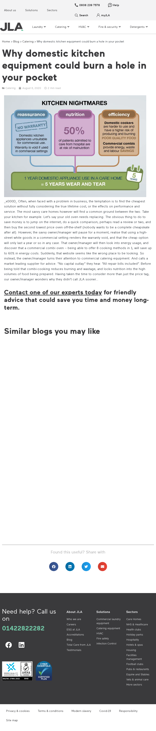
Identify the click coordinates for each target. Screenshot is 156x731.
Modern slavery (81, 711)
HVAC (99, 633)
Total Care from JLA (79, 644)
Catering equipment (108, 628)
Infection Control (106, 643)
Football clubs (134, 664)
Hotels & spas (134, 644)
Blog (16, 41)
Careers (71, 624)
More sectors (134, 684)
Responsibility (128, 711)
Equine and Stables (137, 674)
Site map (12, 720)
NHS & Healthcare (137, 624)
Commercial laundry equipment (108, 621)
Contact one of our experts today (53, 292)
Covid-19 (105, 711)
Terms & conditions (50, 711)
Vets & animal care (137, 679)
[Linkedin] (21, 644)
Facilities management (134, 657)
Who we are (74, 619)
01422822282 (23, 628)
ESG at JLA (73, 629)
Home (6, 41)
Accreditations (75, 634)
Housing (131, 650)
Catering (28, 41)
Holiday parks (134, 634)
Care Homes (133, 619)
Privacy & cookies (18, 711)
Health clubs (133, 629)
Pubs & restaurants (137, 669)
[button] (53, 566)
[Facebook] (8, 644)
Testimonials (74, 650)
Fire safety (102, 638)
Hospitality (132, 639)
